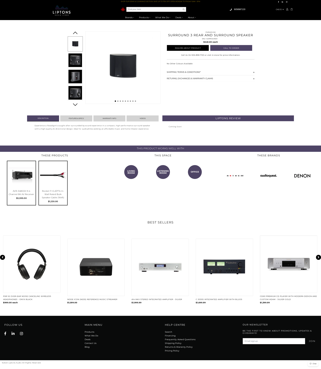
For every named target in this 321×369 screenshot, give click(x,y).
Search (168, 332)
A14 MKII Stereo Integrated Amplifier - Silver (157, 299)
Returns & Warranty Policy (179, 347)
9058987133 (239, 9)
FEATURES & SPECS (76, 118)
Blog (87, 347)
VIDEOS (143, 118)
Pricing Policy (172, 351)
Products (144, 17)
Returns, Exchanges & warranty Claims (190, 78)
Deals (178, 17)
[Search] (183, 9)
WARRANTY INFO (109, 118)
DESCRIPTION (43, 118)
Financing (170, 335)
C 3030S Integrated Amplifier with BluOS (219, 299)
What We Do (162, 17)
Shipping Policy (173, 343)
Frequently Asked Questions (180, 339)
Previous (75, 34)
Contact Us (91, 343)
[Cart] (291, 9)
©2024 (5, 363)
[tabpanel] (122, 68)
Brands (129, 17)
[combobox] (156, 9)
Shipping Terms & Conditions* (184, 72)
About (191, 17)
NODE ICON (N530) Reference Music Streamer (92, 299)
